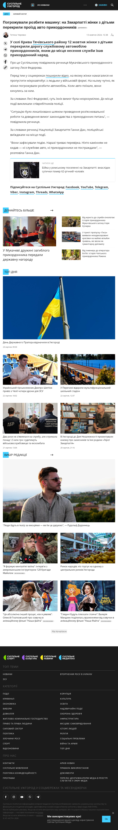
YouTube (87, 187)
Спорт (6, 743)
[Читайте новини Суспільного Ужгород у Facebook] (6, 797)
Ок (106, 819)
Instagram (26, 192)
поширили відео (57, 75)
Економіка (9, 703)
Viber (14, 192)
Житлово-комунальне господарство (25, 718)
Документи (67, 773)
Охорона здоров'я (71, 713)
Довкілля (8, 713)
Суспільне (41, 812)
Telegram (101, 187)
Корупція (65, 693)
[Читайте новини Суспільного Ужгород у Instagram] (14, 797)
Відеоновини (11, 748)
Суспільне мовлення (15, 768)
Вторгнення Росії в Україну (76, 674)
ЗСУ (5, 679)
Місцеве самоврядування (75, 723)
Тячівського (43, 42)
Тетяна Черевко (18, 34)
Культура (65, 698)
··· (85, 5)
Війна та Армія (69, 743)
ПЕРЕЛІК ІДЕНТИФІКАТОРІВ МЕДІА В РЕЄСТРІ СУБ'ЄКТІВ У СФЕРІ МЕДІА (84, 779)
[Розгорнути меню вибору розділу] (32, 5)
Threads (41, 192)
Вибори (7, 708)
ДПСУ (6, 14)
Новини (7, 674)
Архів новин (67, 763)
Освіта (64, 703)
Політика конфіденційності (20, 773)
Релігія (64, 733)
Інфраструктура (69, 718)
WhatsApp (56, 192)
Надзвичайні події (71, 708)
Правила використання (74, 768)
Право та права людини (17, 723)
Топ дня (65, 748)
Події (6, 693)
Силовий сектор (20, 14)
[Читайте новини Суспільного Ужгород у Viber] (30, 797)
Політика (8, 733)
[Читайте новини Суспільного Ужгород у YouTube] (22, 797)
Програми (9, 778)
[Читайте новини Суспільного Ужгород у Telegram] (38, 797)
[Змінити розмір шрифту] (112, 34)
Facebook (72, 187)
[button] (5, 43)
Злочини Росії (11, 738)
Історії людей (68, 728)
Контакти (9, 763)
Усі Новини (43, 5)
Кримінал (8, 698)
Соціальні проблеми (72, 738)
